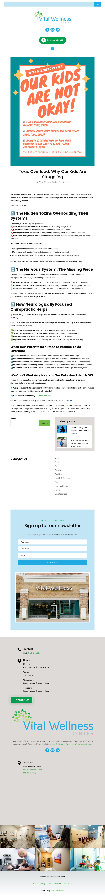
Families (58, 474)
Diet (56, 466)
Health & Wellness (62, 478)
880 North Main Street (32, 770)
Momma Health (61, 486)
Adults (57, 458)
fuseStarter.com (57, 890)
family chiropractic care (81, 744)
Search (13, 418)
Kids (56, 482)
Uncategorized (61, 494)
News (57, 490)
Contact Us (22, 699)
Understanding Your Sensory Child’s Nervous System (81, 431)
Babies (57, 462)
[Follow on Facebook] (47, 30)
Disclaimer (67, 884)
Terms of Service (54, 884)
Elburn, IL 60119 (29, 773)
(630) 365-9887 (33, 653)
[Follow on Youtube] (58, 30)
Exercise (58, 470)
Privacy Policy (39, 884)
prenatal (64, 744)
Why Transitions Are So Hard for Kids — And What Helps (80, 443)
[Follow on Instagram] (52, 30)
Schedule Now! (44, 396)
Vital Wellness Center (48, 182)
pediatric (57, 744)
